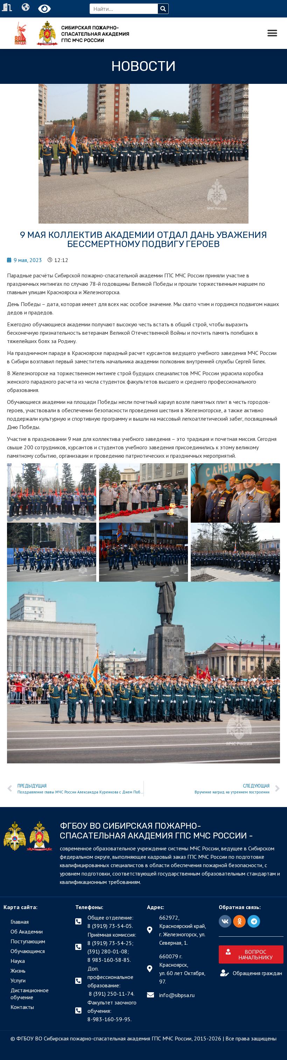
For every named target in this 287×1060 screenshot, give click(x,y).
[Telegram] (253, 921)
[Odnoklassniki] (239, 921)
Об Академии (26, 931)
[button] (272, 33)
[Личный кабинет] (8, 7)
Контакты (22, 1006)
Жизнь (18, 970)
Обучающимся (27, 951)
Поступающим (27, 941)
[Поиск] (163, 9)
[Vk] (225, 921)
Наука (17, 960)
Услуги (18, 980)
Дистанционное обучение (29, 994)
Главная (19, 921)
